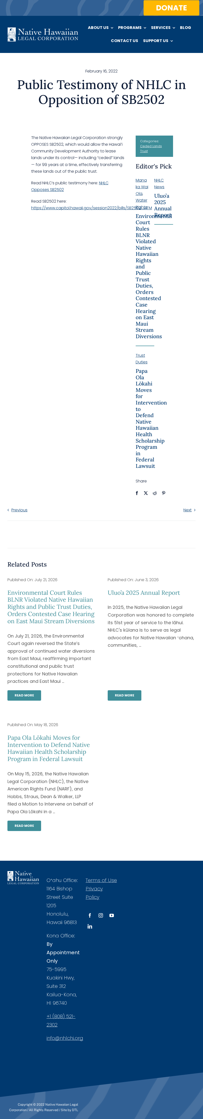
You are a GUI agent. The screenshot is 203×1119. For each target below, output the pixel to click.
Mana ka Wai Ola (142, 186)
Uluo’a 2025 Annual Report (163, 205)
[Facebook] (136, 493)
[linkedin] (90, 926)
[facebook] (90, 915)
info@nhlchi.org (65, 1038)
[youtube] (111, 915)
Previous (19, 510)
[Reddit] (154, 493)
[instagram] (101, 915)
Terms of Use (101, 880)
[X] (145, 493)
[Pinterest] (163, 493)
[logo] (42, 29)
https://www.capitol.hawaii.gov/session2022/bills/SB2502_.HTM (91, 208)
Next (187, 510)
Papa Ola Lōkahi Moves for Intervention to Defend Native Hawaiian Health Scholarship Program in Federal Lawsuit (151, 418)
